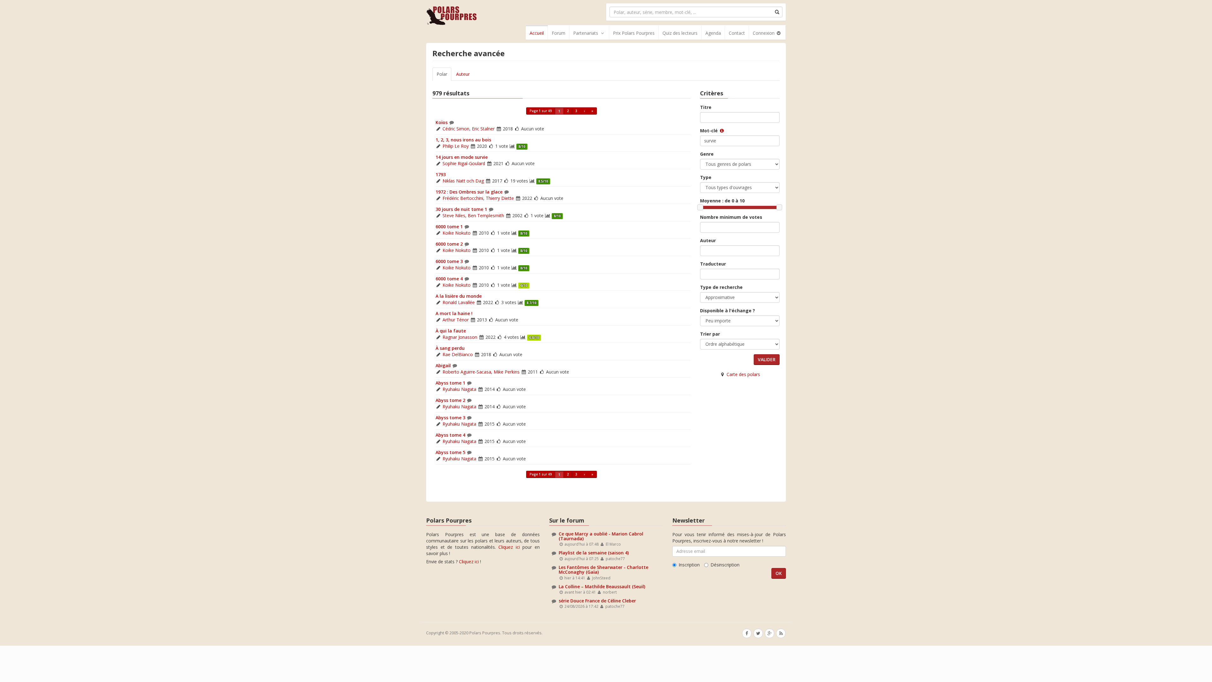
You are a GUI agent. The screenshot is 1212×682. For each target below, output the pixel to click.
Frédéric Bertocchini (463, 198)
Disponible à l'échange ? (727, 311)
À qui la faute (451, 331)
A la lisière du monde (459, 296)
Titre (705, 107)
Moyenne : (722, 201)
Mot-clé (709, 131)
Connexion (764, 33)
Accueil (537, 33)
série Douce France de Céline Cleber (597, 601)
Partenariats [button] (585, 33)
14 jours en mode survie (462, 157)
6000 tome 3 (449, 261)
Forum (558, 33)
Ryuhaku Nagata (459, 389)
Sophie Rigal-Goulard (464, 163)
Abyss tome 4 (450, 435)
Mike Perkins (507, 372)
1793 (441, 174)
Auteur (463, 74)
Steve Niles (454, 215)
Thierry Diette (500, 198)
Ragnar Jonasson (460, 337)
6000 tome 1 (449, 227)
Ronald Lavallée (459, 302)
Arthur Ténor (456, 320)
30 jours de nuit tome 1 (461, 209)
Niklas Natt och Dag (463, 181)
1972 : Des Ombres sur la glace (469, 192)
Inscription (689, 565)
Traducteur (713, 264)
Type (705, 177)
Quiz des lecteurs (680, 33)
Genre (707, 154)
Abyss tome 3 (450, 418)
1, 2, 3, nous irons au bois (463, 140)
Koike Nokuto (457, 233)
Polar (442, 74)
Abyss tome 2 (450, 400)
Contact (737, 33)
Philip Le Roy (456, 146)
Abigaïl (443, 365)
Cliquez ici (509, 547)
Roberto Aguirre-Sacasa (467, 372)
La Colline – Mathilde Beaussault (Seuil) (602, 586)
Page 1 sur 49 (541, 111)
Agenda (713, 33)
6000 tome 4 (449, 279)
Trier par (710, 334)
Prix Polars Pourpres (634, 33)
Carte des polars (743, 374)
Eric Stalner (483, 129)
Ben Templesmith (486, 215)
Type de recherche (721, 287)
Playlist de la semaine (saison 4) (594, 553)
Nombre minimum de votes (731, 217)
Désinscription (725, 565)
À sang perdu (450, 348)
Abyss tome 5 (450, 452)
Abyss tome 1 (450, 383)
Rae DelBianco (458, 354)
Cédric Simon (456, 129)
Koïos (442, 122)
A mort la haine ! (454, 313)
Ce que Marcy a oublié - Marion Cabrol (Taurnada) (601, 536)
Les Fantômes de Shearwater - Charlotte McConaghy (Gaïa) (603, 569)
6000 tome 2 (449, 244)
